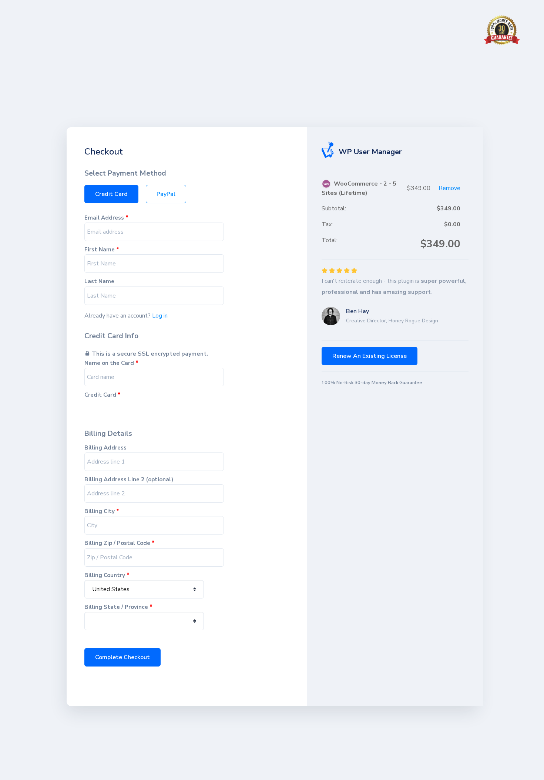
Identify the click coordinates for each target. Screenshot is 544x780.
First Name (101, 249)
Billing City (101, 511)
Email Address (106, 218)
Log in (160, 316)
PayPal (166, 194)
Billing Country (107, 575)
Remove (449, 188)
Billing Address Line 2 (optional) (128, 479)
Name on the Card (111, 363)
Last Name (99, 281)
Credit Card (111, 194)
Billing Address (105, 448)
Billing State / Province (118, 607)
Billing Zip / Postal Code (119, 543)
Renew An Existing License (369, 356)
